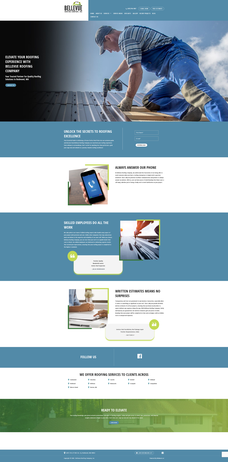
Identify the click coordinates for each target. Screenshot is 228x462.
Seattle (112, 380)
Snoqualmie (153, 383)
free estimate (157, 9)
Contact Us (94, 17)
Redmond (73, 383)
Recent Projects (145, 13)
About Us (99, 13)
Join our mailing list (145, 453)
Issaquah (132, 383)
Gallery (135, 13)
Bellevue (92, 383)
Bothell (132, 380)
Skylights (127, 13)
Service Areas (118, 13)
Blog (154, 13)
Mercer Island (74, 387)
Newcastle (113, 383)
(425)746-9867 (131, 9)
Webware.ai (160, 458)
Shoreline (93, 380)
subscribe (114, 422)
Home (92, 13)
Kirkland (152, 380)
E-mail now (144, 9)
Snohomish (73, 380)
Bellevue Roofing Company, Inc (84, 458)
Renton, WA (93, 387)
